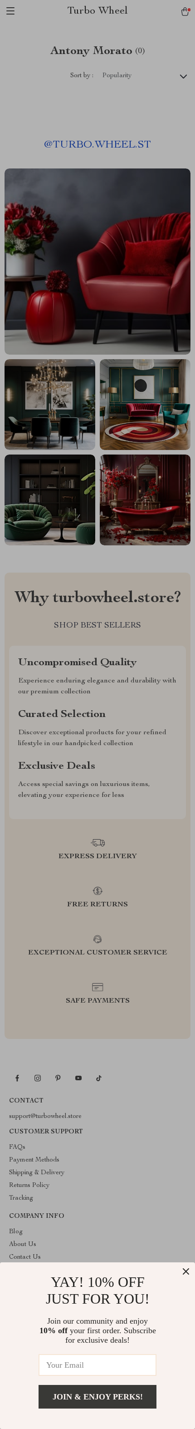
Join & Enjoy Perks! (98, 1396)
